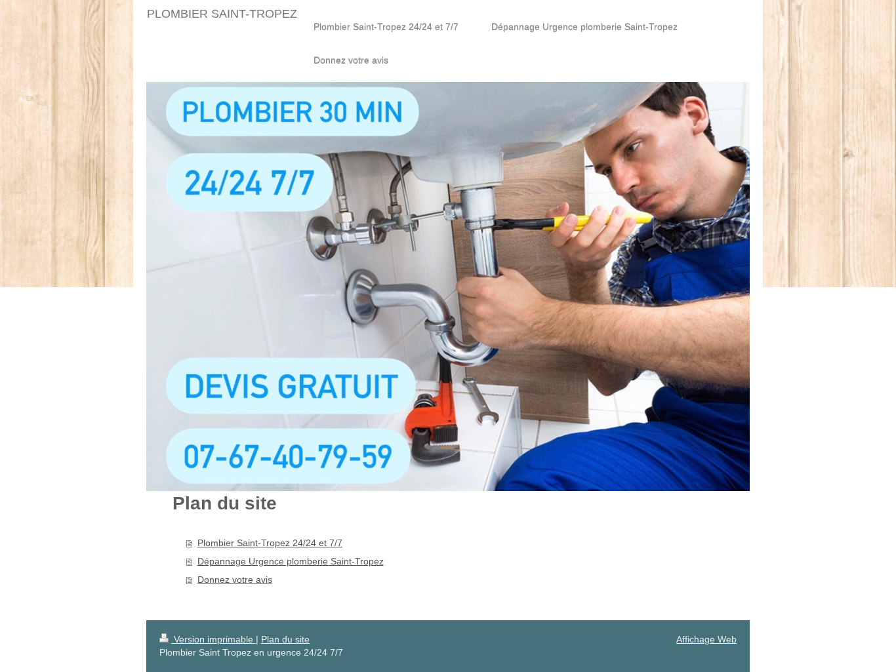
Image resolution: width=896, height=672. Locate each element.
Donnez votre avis (234, 579)
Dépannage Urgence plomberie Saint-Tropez (290, 561)
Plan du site (285, 639)
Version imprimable (213, 639)
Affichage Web (706, 639)
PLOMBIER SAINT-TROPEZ (222, 13)
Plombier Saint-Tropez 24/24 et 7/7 (269, 543)
